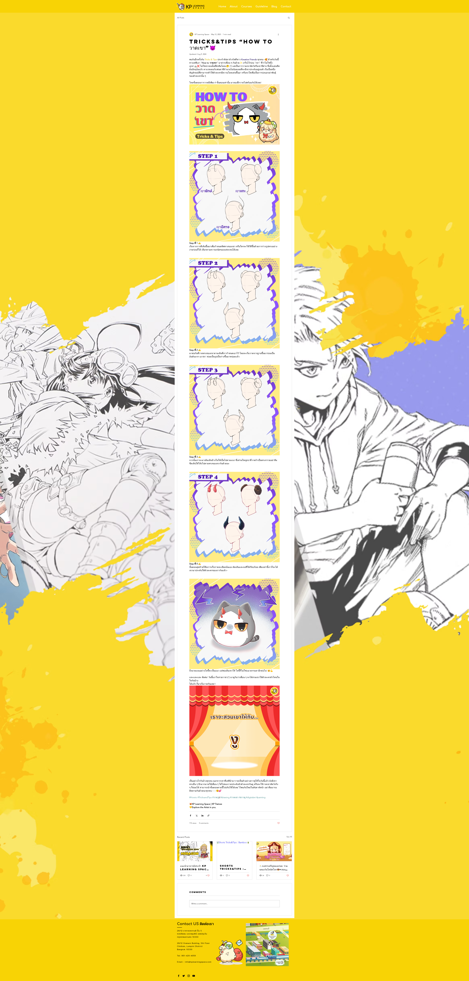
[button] (289, 18)
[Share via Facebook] (190, 815)
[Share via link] (208, 815)
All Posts (180, 17)
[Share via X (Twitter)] (196, 815)
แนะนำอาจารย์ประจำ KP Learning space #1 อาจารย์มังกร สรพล (194, 867)
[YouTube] (193, 975)
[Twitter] (183, 975)
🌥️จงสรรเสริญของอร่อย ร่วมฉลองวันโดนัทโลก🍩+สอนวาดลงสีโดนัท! (273, 867)
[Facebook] (178, 975)
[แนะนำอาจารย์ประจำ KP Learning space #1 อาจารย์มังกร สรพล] (195, 851)
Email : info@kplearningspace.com (194, 961)
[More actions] (278, 34)
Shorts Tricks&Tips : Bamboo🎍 (232, 867)
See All (289, 837)
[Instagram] (188, 975)
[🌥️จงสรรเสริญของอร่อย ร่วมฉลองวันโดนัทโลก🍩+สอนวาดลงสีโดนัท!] (274, 851)
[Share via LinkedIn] (202, 815)
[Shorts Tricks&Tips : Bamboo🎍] (234, 851)
